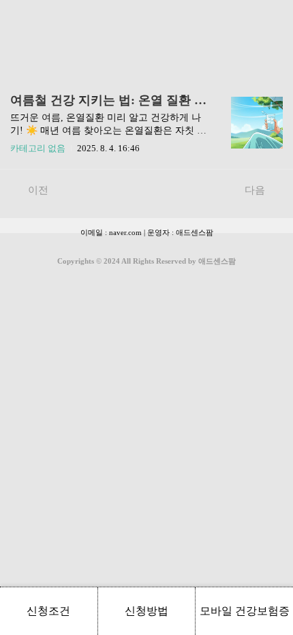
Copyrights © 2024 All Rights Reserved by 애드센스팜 (146, 261)
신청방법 (146, 611)
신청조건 (48, 611)
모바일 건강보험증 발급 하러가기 (245, 620)
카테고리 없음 (37, 148)
